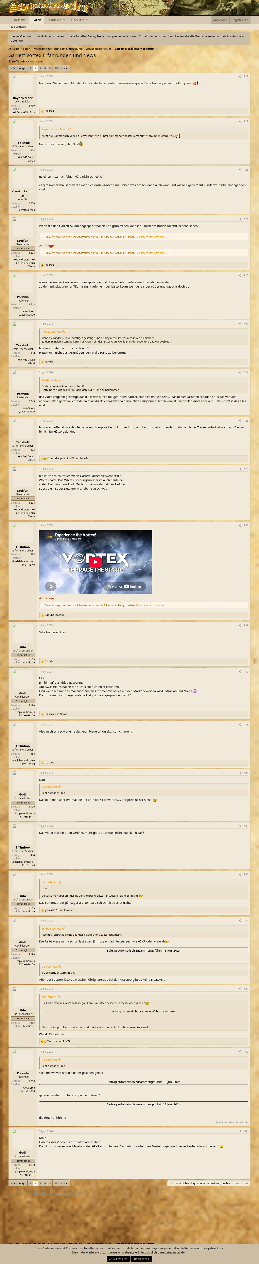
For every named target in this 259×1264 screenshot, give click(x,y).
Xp (28, 112)
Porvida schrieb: (51, 331)
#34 (246, 773)
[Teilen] (239, 76)
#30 (246, 525)
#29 (246, 469)
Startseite (19, 20)
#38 (246, 989)
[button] (64, 20)
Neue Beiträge (17, 26)
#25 (246, 275)
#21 (246, 76)
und (55, 615)
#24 (246, 219)
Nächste (60, 68)
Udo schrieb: (49, 787)
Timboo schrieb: (51, 928)
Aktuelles (54, 20)
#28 (246, 420)
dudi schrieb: (49, 882)
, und (67, 458)
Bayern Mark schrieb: (54, 129)
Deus (19, 112)
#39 (246, 1051)
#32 (246, 671)
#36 (246, 874)
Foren (37, 20)
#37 (246, 920)
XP (22, 157)
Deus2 (31, 157)
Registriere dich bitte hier (150, 237)
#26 (246, 324)
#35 (246, 826)
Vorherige (19, 68)
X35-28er (21, 263)
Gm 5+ (31, 715)
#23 (246, 169)
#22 (246, 121)
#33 (246, 724)
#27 (246, 372)
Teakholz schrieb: (52, 380)
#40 (246, 1131)
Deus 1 (28, 259)
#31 (246, 625)
